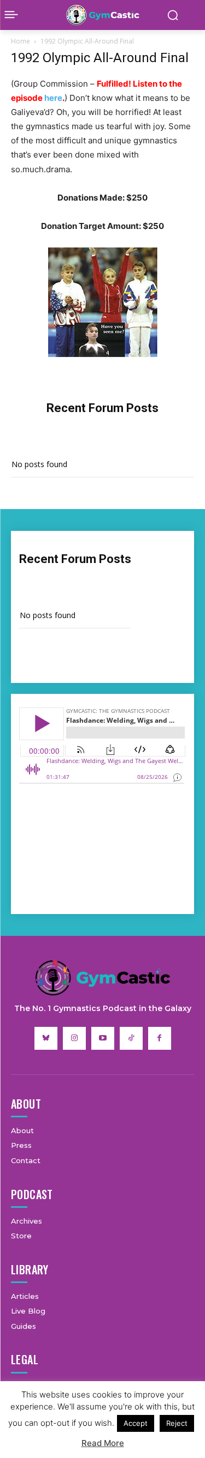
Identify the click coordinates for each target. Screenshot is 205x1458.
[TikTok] (131, 1038)
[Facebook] (159, 1038)
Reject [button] (177, 1423)
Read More (102, 1443)
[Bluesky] (45, 1038)
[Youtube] (102, 1038)
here (53, 98)
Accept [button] (136, 1423)
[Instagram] (74, 1038)
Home (20, 41)
